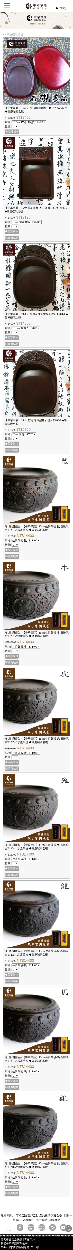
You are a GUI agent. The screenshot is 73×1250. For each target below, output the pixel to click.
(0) (64, 8)
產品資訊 (44, 1215)
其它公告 (56, 1215)
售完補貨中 (12, 131)
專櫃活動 (21, 1215)
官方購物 (41, 1219)
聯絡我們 (54, 1219)
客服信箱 (29, 1239)
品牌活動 (33, 1215)
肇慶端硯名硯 (15, 34)
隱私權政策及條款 (11, 1239)
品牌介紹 (28, 1219)
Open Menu (7, 8)
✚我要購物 (11, 231)
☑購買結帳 (12, 237)
